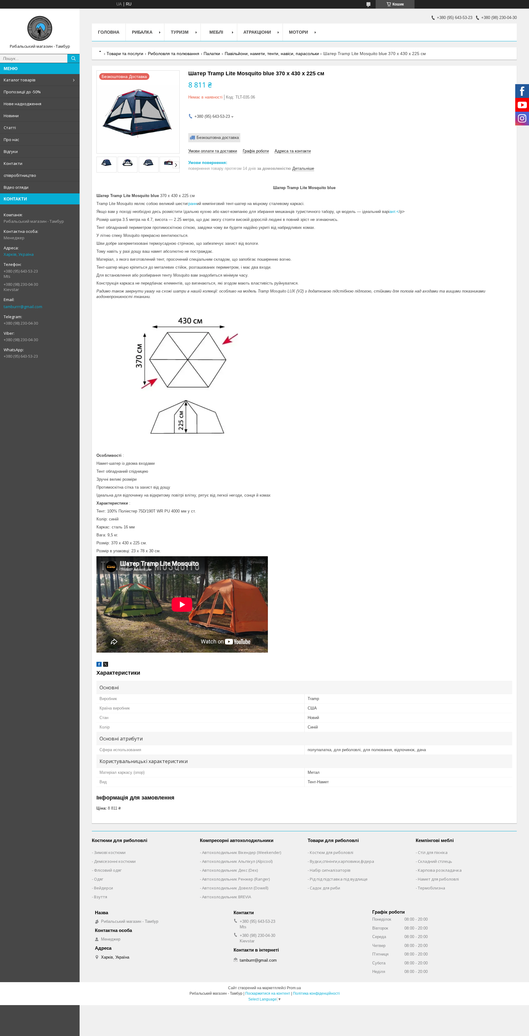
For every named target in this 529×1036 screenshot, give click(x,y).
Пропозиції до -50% (22, 92)
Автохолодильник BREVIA (226, 897)
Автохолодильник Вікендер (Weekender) (241, 852)
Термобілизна (431, 888)
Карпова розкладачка (440, 870)
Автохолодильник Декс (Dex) (230, 870)
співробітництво (20, 175)
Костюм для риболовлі (331, 852)
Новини (11, 115)
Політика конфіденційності (316, 993)
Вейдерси (103, 888)
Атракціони (257, 32)
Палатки (212, 53)
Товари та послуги (125, 53)
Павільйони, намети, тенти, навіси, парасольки (272, 53)
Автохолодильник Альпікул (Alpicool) (237, 861)
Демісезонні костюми (115, 861)
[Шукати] (73, 58)
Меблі (216, 32)
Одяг (98, 879)
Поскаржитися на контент (267, 993)
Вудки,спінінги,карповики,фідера (342, 861)
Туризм (180, 32)
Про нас (11, 139)
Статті (10, 127)
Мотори (298, 32)
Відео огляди (16, 187)
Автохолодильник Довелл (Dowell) (235, 888)
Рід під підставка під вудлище (339, 879)
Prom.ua (294, 988)
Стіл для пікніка (433, 852)
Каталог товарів (20, 80)
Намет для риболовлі (438, 879)
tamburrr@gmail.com (23, 306)
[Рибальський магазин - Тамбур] (40, 28)
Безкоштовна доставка (218, 137)
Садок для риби (325, 888)
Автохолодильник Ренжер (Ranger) (236, 879)
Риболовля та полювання (173, 53)
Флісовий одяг (108, 870)
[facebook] (99, 665)
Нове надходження (22, 103)
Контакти (13, 163)
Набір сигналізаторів (330, 870)
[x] (105, 665)
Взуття (100, 897)
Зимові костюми (110, 852)
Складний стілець (435, 861)
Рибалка (142, 32)
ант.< (394, 211)
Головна (108, 32)
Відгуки (11, 151)
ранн (192, 203)
